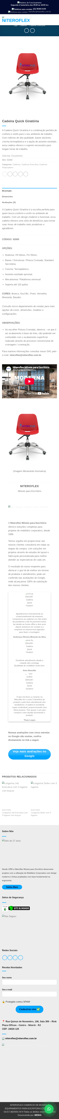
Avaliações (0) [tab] (9, 202)
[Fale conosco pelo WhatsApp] (48, 1108)
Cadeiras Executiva (37, 25)
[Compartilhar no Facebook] (10, 174)
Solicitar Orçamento (12, 156)
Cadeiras (23, 25)
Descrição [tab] (7, 191)
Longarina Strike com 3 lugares (41, 814)
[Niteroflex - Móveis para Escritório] (16, 19)
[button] (55, 19)
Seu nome (7, 977)
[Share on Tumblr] (25, 174)
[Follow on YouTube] (20, 957)
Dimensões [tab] (7, 197)
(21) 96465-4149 (39, 9)
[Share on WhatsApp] (4, 174)
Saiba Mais (12, 887)
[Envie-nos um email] (15, 957)
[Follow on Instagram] (10, 957)
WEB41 (37, 1115)
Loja (15, 25)
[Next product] (26, 30)
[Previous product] (32, 30)
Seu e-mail (7, 989)
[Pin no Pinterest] (20, 174)
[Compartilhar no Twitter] (15, 174)
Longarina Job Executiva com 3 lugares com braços (15, 814)
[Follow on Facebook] (4, 957)
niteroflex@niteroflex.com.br (39, 12)
